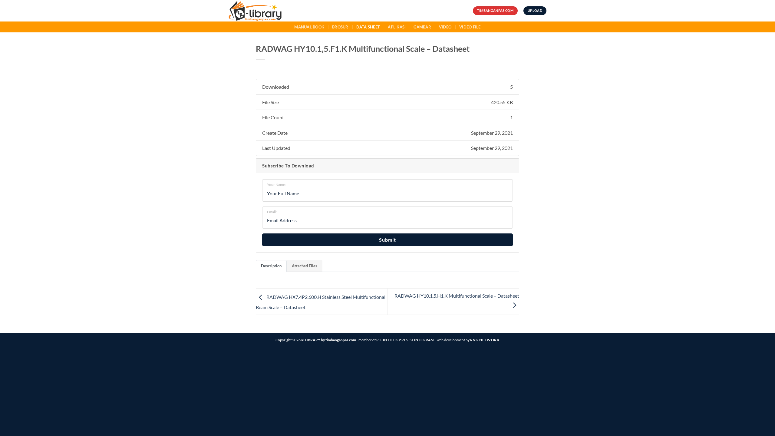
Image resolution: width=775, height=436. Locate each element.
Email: (272, 212)
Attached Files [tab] (304, 265)
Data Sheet (368, 27)
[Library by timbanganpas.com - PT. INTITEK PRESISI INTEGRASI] (266, 10)
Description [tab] (271, 265)
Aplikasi (397, 27)
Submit (387, 240)
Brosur (340, 27)
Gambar (422, 27)
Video (445, 27)
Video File (470, 27)
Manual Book (309, 27)
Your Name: (276, 184)
